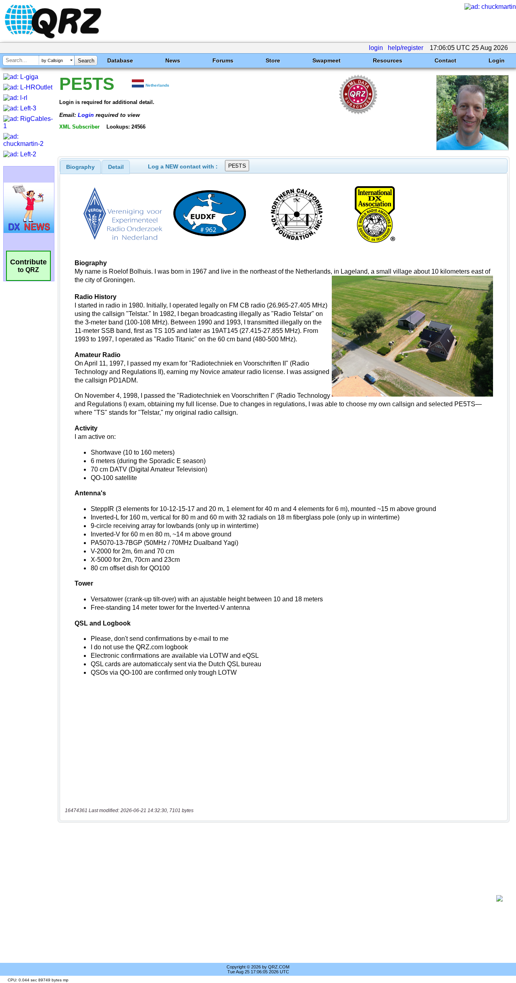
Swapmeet (326, 60)
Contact (445, 60)
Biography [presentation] (80, 167)
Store (273, 60)
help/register (405, 47)
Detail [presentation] (116, 167)
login (376, 47)
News (172, 60)
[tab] (80, 167)
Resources (387, 60)
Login (497, 60)
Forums (222, 60)
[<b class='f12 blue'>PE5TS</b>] (472, 148)
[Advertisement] (280, 898)
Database (120, 60)
